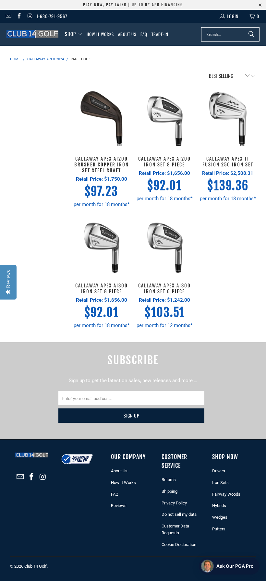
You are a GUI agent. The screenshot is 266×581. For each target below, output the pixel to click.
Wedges (219, 517)
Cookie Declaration (179, 544)
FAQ (114, 494)
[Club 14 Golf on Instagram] (30, 16)
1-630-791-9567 (51, 16)
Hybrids (219, 505)
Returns (169, 479)
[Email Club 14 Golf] (8, 16)
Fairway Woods (226, 494)
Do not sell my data (179, 514)
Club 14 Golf (35, 566)
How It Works (123, 482)
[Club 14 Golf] (32, 34)
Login (232, 16)
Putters (218, 529)
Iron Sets (220, 482)
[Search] (251, 34)
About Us (119, 470)
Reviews (119, 505)
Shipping (169, 491)
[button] (73, 34)
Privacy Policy (174, 503)
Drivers (218, 470)
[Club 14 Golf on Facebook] (19, 16)
